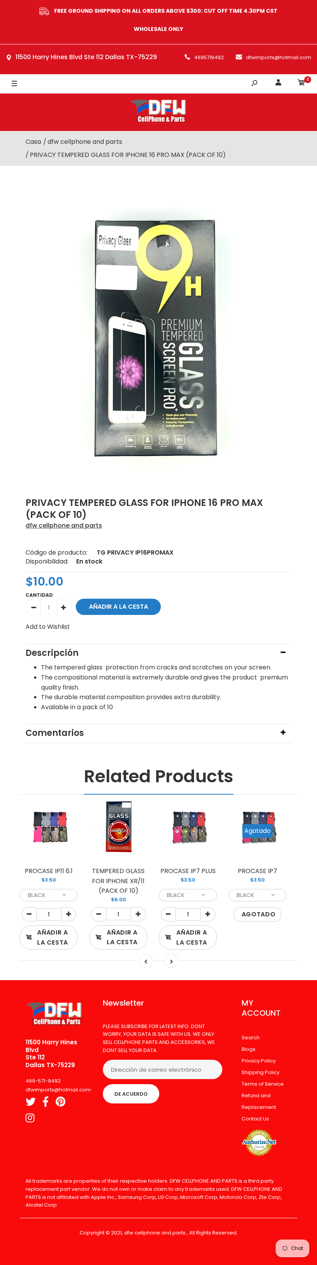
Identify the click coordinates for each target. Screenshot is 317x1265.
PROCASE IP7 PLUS (188, 871)
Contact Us (255, 1118)
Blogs (249, 1049)
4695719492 (209, 57)
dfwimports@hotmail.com (278, 57)
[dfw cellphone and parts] (158, 112)
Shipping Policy (261, 1072)
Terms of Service (263, 1084)
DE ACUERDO (131, 1094)
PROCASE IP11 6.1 (49, 871)
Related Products (158, 776)
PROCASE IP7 (257, 871)
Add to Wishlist (48, 626)
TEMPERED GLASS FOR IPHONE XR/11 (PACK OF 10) (118, 881)
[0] (301, 83)
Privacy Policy (259, 1060)
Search (251, 1037)
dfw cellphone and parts (64, 525)
